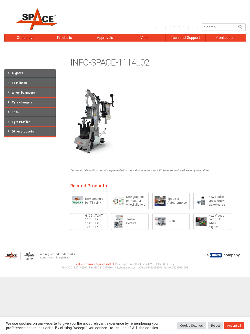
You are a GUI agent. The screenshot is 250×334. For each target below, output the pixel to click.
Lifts (15, 112)
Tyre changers (22, 102)
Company (24, 37)
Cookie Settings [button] (191, 325)
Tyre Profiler (21, 122)
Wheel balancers (23, 92)
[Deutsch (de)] (176, 28)
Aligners (17, 73)
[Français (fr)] (185, 28)
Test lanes (19, 83)
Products (64, 37)
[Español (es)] (194, 28)
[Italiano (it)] (168, 28)
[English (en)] (159, 28)
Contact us (225, 37)
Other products (23, 131)
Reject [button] (215, 325)
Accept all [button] (234, 325)
